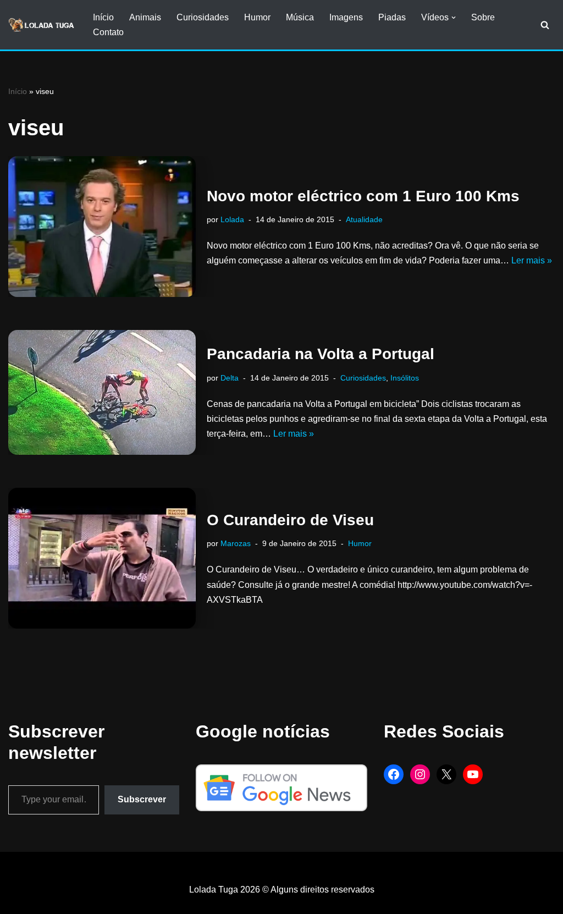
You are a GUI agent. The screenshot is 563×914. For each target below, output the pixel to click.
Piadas (392, 17)
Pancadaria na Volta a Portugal (320, 353)
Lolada (232, 219)
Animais (145, 17)
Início (103, 17)
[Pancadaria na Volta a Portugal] (102, 392)
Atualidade (364, 219)
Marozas (235, 543)
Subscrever (142, 799)
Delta (229, 377)
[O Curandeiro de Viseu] (102, 558)
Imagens (346, 17)
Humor (257, 17)
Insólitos (404, 377)
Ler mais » (531, 260)
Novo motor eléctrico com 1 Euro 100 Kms (363, 196)
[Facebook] (394, 774)
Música (300, 17)
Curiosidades (202, 17)
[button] (453, 17)
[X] (446, 774)
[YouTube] (473, 774)
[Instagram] (420, 774)
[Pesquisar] (544, 24)
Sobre (483, 17)
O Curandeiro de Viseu (290, 519)
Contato (108, 32)
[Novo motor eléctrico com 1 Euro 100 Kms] (102, 226)
